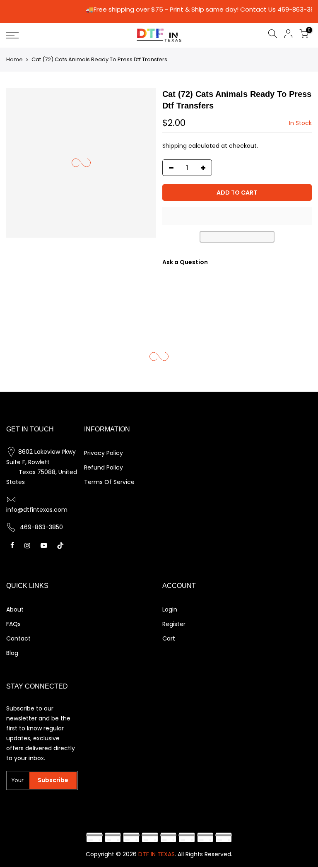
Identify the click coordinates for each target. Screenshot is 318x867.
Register (174, 624)
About (15, 609)
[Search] (272, 35)
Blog (12, 653)
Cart (168, 638)
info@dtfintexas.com (36, 510)
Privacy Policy (103, 453)
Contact (18, 638)
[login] (288, 35)
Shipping (174, 146)
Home (14, 59)
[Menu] (55, 35)
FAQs (13, 624)
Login (169, 609)
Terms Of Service (109, 482)
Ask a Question (185, 262)
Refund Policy (103, 467)
